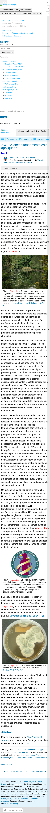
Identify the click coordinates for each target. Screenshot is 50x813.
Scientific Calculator (12, 78)
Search (5, 810)
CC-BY (27, 743)
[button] (8, 95)
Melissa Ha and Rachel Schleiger (22, 157)
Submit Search (7, 52)
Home (12, 139)
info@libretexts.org (10, 804)
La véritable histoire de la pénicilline (26, 616)
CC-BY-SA (17, 670)
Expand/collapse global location (47, 138)
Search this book (6, 44)
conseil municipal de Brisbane (26, 303)
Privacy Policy (6, 799)
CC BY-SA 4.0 (21, 752)
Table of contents (11, 168)
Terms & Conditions (20, 799)
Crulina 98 (7, 670)
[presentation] (13, 251)
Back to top (5, 764)
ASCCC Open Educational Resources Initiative (28, 758)
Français (26, 139)
